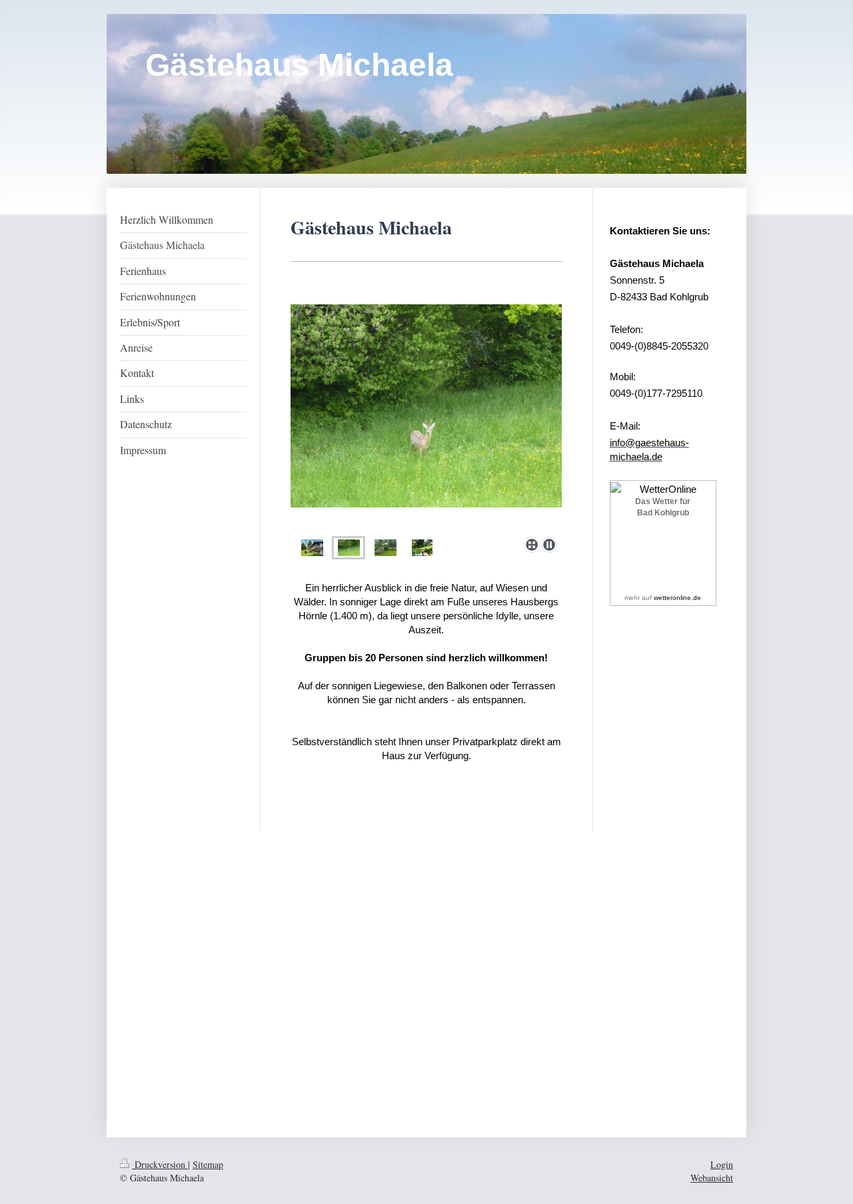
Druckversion (160, 1164)
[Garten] (386, 547)
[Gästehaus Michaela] (312, 547)
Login (721, 1164)
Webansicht (711, 1177)
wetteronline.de (677, 597)
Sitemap (208, 1164)
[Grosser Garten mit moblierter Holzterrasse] (422, 547)
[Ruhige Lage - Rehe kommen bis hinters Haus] (426, 418)
